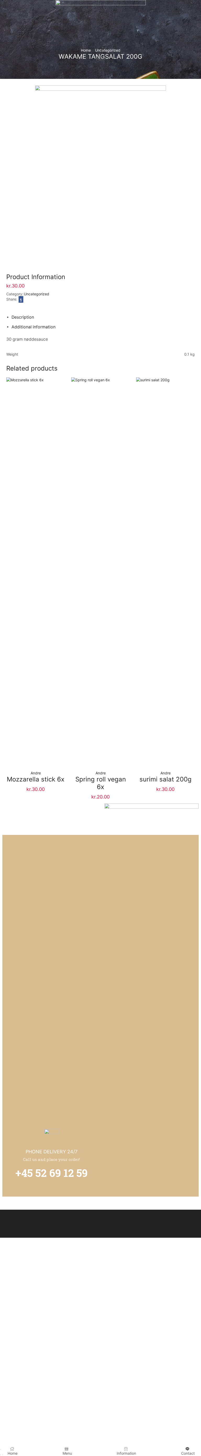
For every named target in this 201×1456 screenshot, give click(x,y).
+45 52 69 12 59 (51, 1173)
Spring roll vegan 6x (100, 783)
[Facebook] (97, 59)
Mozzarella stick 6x (35, 779)
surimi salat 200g (165, 779)
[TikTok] (104, 59)
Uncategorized (36, 294)
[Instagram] (100, 59)
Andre (36, 773)
